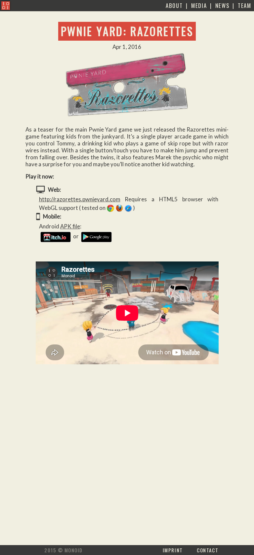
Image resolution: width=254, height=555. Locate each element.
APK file (70, 226)
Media (199, 5)
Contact (207, 550)
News (222, 5)
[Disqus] (127, 460)
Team (244, 5)
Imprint (173, 550)
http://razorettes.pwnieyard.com (79, 199)
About (174, 5)
